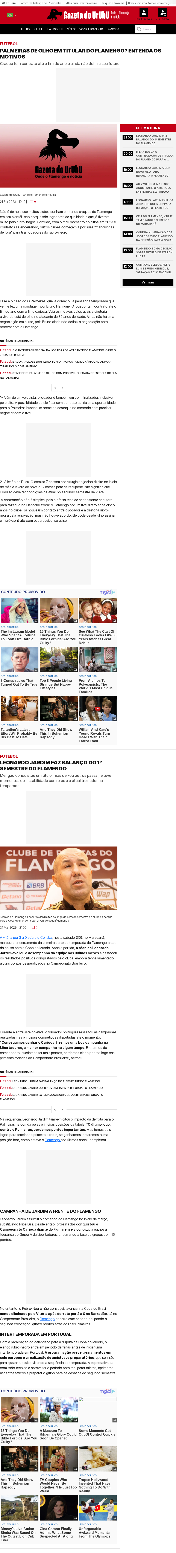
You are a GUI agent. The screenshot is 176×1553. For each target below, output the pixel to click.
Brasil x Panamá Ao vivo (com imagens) (151, 3)
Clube (38, 29)
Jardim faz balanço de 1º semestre (40, 3)
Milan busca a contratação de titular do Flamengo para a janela (154, 156)
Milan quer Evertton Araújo (81, 3)
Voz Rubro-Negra (91, 29)
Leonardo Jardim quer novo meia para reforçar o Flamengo (153, 171)
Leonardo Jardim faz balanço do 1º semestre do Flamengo (154, 139)
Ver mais (148, 282)
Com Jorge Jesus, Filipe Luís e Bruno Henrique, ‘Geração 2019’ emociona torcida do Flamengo (154, 268)
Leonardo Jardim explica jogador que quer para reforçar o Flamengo (154, 204)
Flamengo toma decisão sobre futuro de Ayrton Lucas (154, 252)
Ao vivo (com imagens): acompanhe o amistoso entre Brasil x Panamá (154, 187)
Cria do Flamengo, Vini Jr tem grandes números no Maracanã (154, 220)
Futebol (25, 29)
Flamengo (53, 1139)
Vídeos (71, 29)
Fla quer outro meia (112, 3)
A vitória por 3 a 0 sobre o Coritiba (26, 937)
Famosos (113, 29)
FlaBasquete (55, 29)
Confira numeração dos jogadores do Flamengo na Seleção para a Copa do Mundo (154, 236)
